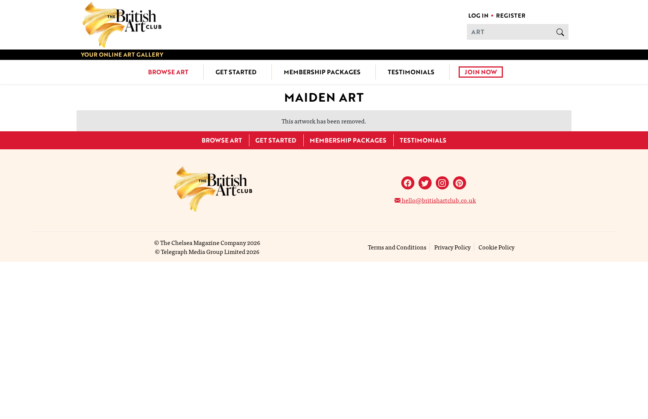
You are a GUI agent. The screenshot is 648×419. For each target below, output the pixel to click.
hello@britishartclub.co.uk (438, 200)
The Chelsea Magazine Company (203, 242)
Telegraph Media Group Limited (203, 251)
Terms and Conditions (397, 247)
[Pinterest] (459, 182)
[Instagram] (442, 182)
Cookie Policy (496, 247)
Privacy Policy (452, 247)
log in (478, 15)
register (510, 15)
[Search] (560, 32)
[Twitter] (425, 182)
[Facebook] (407, 182)
